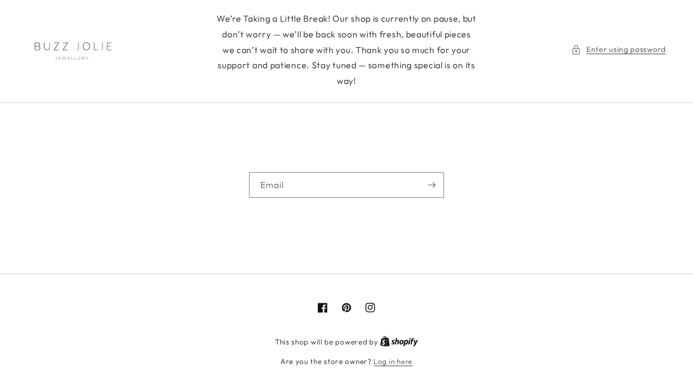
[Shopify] (399, 341)
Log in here (393, 361)
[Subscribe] (431, 185)
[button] (618, 49)
